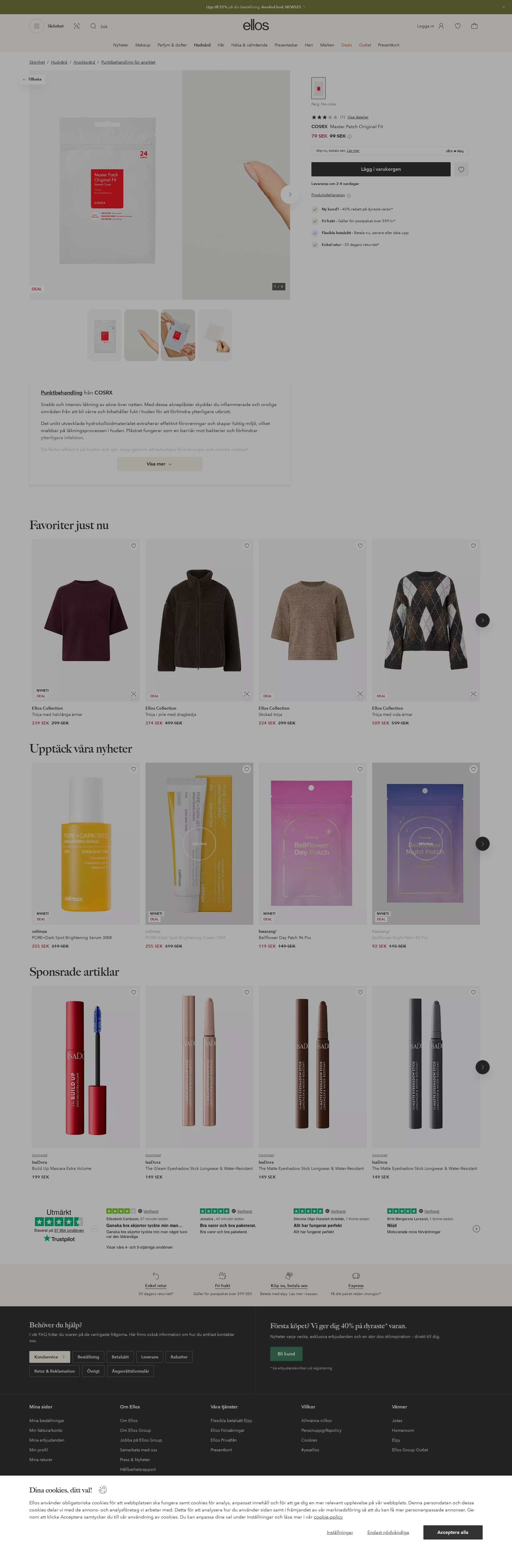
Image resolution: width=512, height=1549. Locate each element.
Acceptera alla (452, 1532)
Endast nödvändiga (388, 1532)
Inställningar (340, 1532)
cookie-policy (328, 1517)
